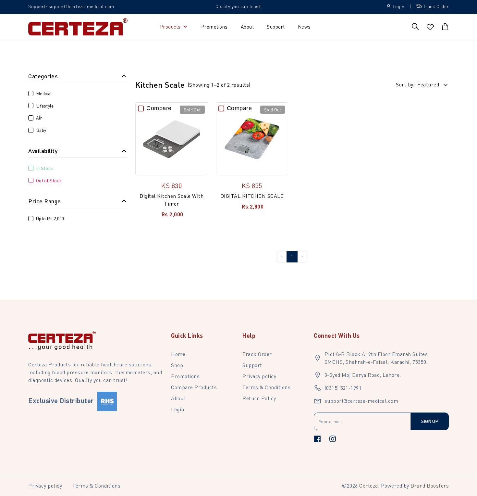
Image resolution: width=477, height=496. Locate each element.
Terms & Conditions (266, 387)
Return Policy (259, 398)
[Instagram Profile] (332, 438)
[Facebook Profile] (317, 438)
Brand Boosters (429, 485)
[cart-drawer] (445, 26)
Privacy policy (259, 376)
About (247, 26)
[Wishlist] (430, 27)
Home (178, 353)
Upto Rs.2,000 (50, 218)
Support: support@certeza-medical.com (71, 7)
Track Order (257, 353)
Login (177, 409)
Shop (177, 365)
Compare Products (194, 387)
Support (276, 26)
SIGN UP (429, 421)
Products (170, 26)
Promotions (214, 26)
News (304, 26)
